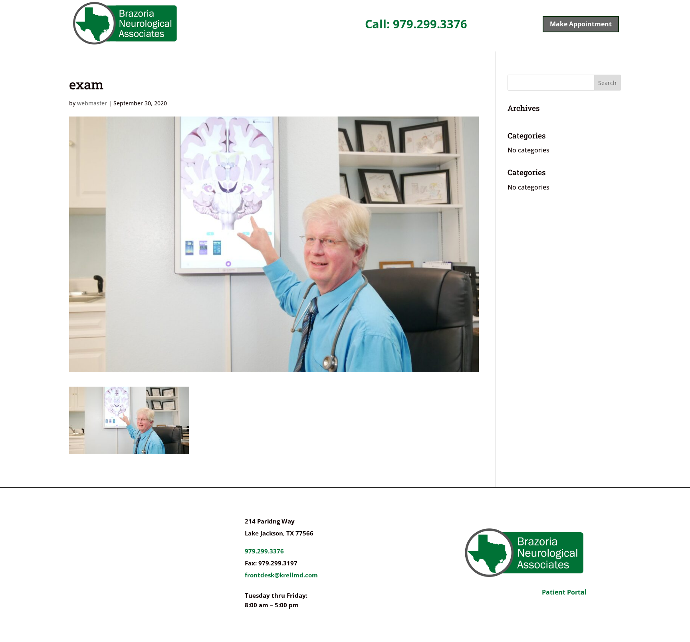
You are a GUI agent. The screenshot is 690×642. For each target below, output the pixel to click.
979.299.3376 (264, 551)
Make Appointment (581, 24)
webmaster (92, 103)
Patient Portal (564, 592)
